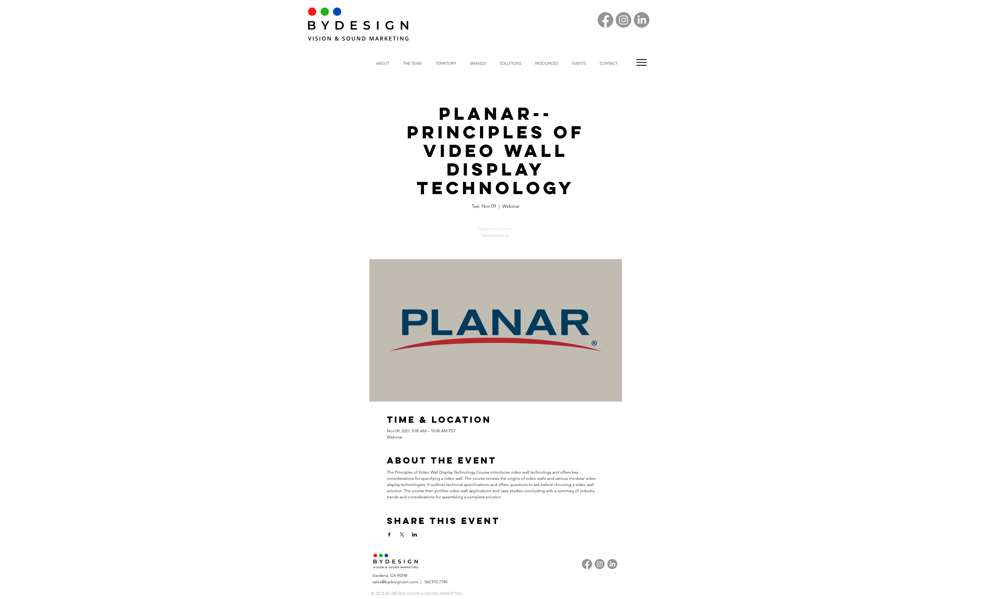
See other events (495, 235)
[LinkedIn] (641, 20)
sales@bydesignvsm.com (395, 581)
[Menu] (641, 62)
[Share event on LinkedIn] (414, 534)
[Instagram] (623, 20)
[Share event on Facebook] (389, 534)
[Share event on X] (401, 534)
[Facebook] (605, 20)
